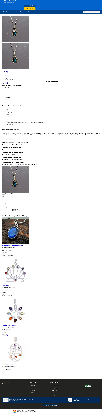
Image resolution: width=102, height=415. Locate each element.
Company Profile (14, 11)
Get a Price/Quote (5, 82)
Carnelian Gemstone (54, 388)
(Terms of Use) (32, 410)
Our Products (23, 11)
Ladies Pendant (5, 285)
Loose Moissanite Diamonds (55, 385)
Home (6, 73)
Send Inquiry (30, 8)
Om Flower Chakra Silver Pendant (9, 325)
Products (6, 75)
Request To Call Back (6, 72)
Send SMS (56, 405)
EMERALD (52, 392)
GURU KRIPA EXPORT (10, 1)
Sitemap (32, 392)
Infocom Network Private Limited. (31, 411)
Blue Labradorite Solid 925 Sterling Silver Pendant (12, 245)
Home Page (5, 11)
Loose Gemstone (54, 390)
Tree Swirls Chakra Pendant (8, 364)
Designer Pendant (8, 76)
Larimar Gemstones (54, 386)
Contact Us (30, 11)
